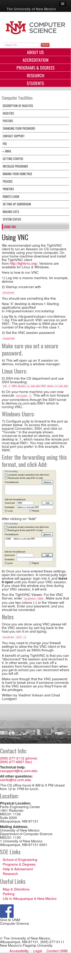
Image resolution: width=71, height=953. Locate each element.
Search (45, 44)
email (8, 151)
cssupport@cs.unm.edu (19, 770)
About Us (35, 52)
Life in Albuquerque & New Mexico (30, 898)
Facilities (8, 113)
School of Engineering (20, 859)
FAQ (5, 143)
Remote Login (11, 196)
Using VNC (10, 227)
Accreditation (35, 60)
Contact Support (14, 136)
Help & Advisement (18, 869)
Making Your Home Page (17, 174)
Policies (7, 181)
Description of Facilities (18, 106)
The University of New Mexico (31, 8)
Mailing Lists (11, 212)
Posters (8, 121)
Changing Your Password (19, 128)
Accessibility (19, 950)
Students (35, 83)
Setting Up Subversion (17, 204)
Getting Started (13, 159)
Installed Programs (15, 166)
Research (35, 75)
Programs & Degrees (35, 67)
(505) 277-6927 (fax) (16, 761)
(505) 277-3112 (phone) (18, 758)
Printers (8, 189)
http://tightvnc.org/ (23, 263)
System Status (12, 219)
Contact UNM (57, 950)
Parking (9, 893)
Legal (37, 950)
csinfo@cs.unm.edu (15, 779)
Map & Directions (16, 889)
